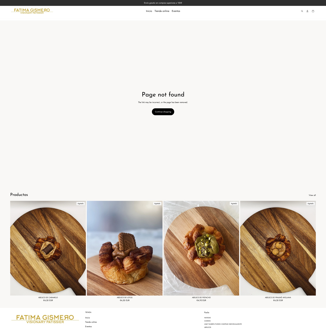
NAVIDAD (207, 318)
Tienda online (91, 322)
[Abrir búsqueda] (302, 11)
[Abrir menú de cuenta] (307, 11)
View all (312, 195)
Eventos (88, 326)
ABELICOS (207, 327)
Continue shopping (163, 111)
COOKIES (207, 321)
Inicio (87, 317)
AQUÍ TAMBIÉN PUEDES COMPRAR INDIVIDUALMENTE (223, 324)
